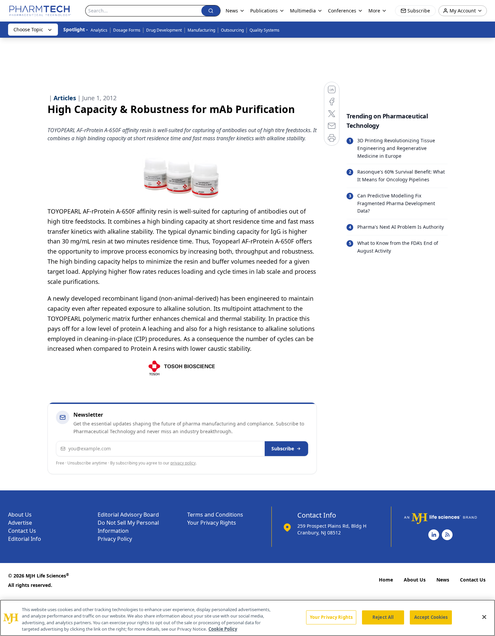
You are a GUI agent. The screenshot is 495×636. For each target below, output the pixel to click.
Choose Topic (28, 29)
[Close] (484, 616)
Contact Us (22, 530)
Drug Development (164, 30)
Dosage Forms (126, 30)
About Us (20, 514)
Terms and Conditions (215, 514)
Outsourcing (232, 30)
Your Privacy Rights (211, 522)
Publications (264, 10)
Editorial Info (24, 539)
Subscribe (282, 448)
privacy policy (183, 463)
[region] (247, 618)
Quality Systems (264, 30)
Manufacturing (201, 30)
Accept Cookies (431, 617)
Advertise (20, 522)
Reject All (383, 617)
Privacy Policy (115, 539)
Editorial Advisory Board (128, 514)
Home (386, 579)
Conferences (342, 10)
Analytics (99, 30)
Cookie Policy (222, 629)
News (442, 579)
